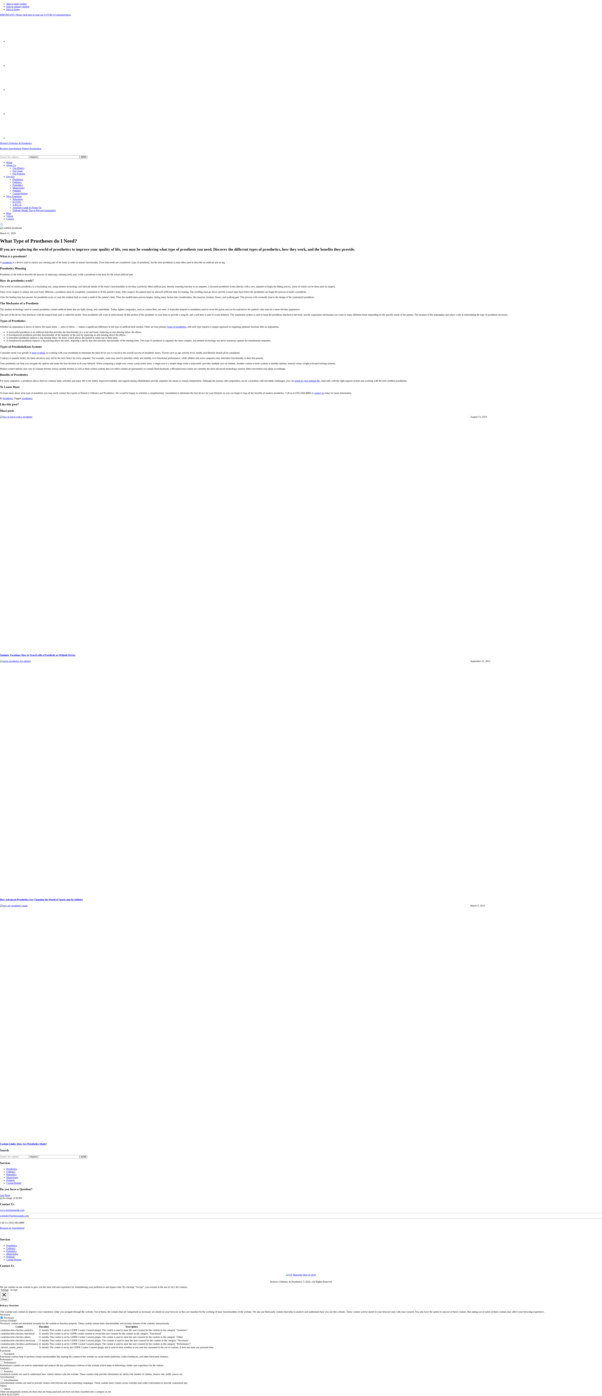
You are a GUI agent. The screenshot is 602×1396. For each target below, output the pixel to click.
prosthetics (27, 398)
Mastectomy (12, 1177)
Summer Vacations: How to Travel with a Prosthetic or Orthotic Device (37, 655)
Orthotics (10, 1171)
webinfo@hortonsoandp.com (14, 1215)
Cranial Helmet (13, 1183)
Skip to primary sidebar (17, 6)
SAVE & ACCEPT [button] (9, 1394)
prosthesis (7, 262)
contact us (319, 393)
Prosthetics (8, 398)
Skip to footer (13, 9)
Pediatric (10, 1180)
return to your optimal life (307, 381)
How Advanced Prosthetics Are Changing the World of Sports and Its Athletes (41, 899)
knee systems (38, 352)
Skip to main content (16, 4)
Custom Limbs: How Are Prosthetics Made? (23, 1144)
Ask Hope (5, 1195)
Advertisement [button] (7, 1377)
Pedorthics (11, 1174)
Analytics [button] (4, 1368)
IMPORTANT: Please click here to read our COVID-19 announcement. (35, 14)
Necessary (9, 1317)
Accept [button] (13, 1290)
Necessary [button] (5, 1314)
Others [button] (3, 1385)
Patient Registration (31, 148)
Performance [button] (6, 1359)
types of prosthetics (176, 326)
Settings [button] (5, 1290)
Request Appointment (10, 148)
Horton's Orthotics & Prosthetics (16, 143)
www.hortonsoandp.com (12, 1210)
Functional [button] (5, 1350)
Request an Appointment (12, 1228)
